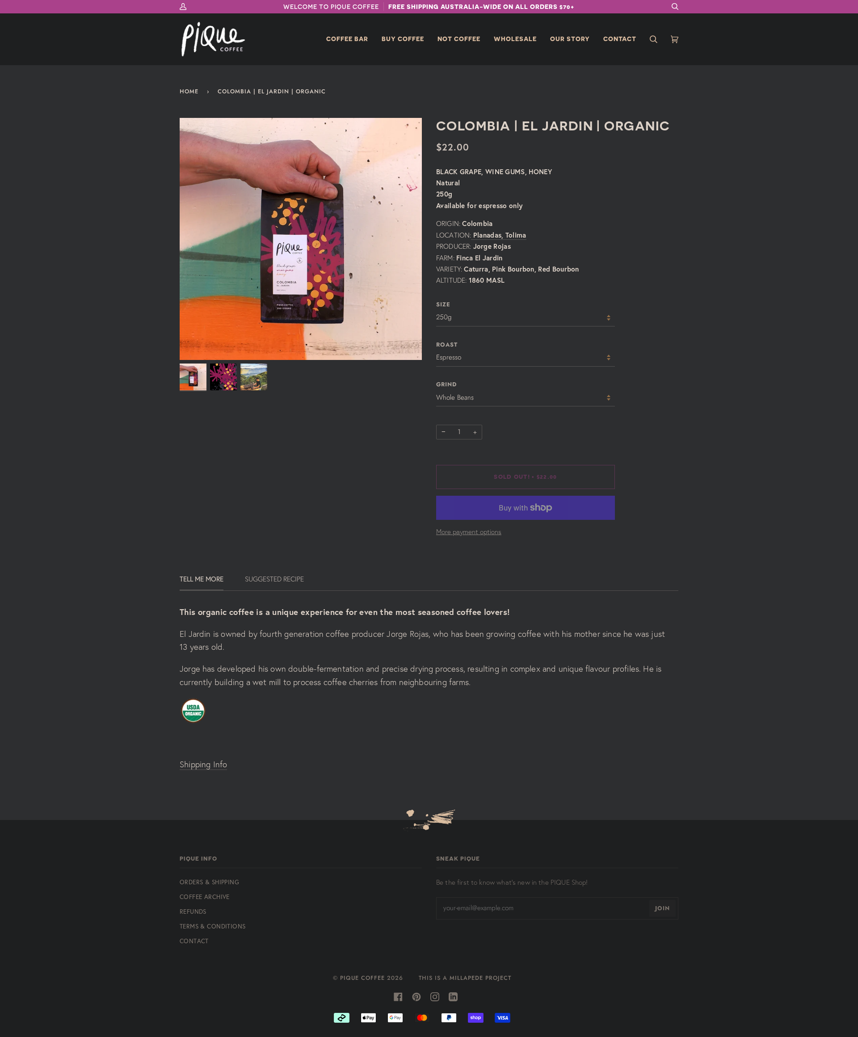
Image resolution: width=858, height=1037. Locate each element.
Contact (194, 941)
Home (189, 91)
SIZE (443, 304)
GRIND (446, 384)
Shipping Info (203, 764)
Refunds (193, 911)
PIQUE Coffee (362, 978)
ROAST (447, 344)
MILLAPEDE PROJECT (480, 978)
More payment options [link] (468, 531)
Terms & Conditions (212, 926)
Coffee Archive (205, 896)
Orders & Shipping (209, 882)
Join (662, 908)
